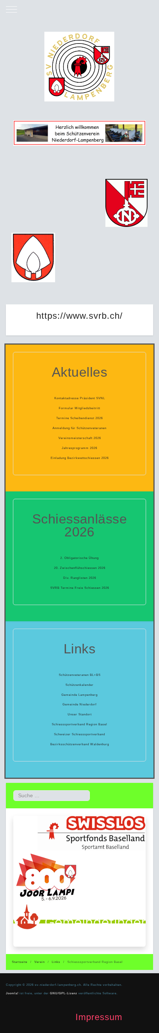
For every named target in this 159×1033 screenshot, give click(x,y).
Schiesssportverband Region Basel (79, 724)
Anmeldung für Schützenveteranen (79, 428)
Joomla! (12, 993)
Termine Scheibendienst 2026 (79, 418)
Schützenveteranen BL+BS (80, 675)
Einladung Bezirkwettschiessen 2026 (80, 458)
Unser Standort (80, 714)
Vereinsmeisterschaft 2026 (79, 438)
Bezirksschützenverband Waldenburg (79, 744)
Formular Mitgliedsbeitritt (79, 408)
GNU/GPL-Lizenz (63, 993)
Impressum (98, 1017)
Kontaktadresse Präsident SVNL (79, 398)
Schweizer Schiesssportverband (79, 734)
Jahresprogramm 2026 (79, 448)
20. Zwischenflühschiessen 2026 (79, 568)
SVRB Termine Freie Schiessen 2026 (79, 588)
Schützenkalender (79, 685)
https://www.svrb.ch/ (79, 316)
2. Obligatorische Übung (79, 558)
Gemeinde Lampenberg (79, 695)
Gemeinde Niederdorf (79, 704)
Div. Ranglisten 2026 (79, 578)
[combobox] (51, 795)
